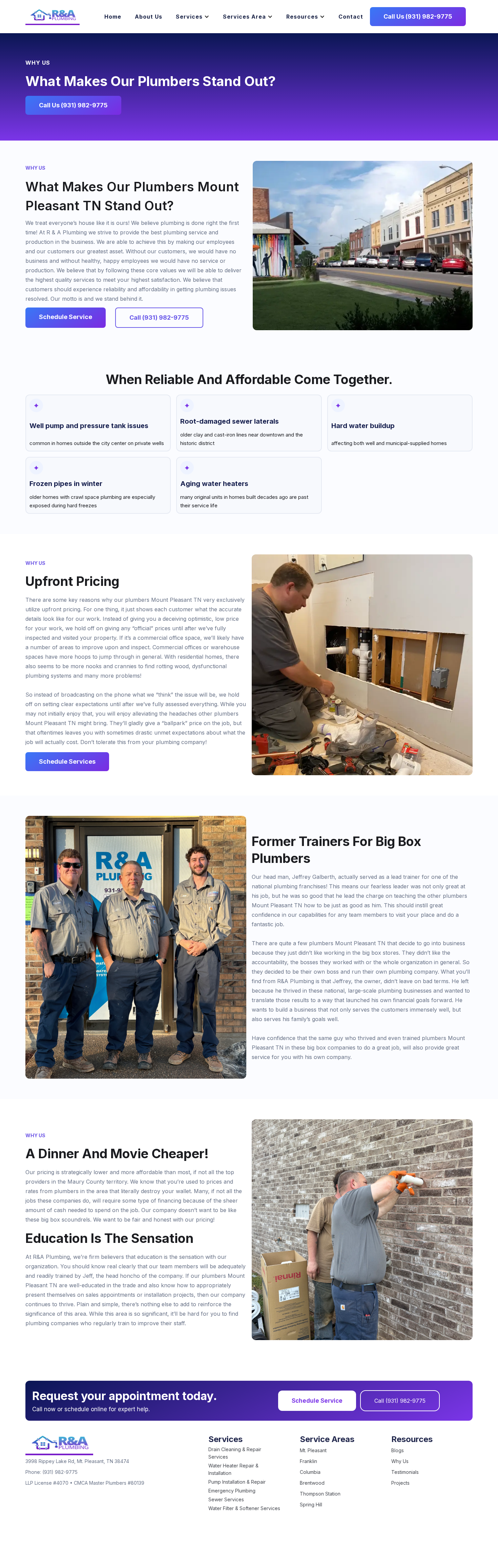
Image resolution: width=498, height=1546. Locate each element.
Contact (350, 16)
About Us (148, 16)
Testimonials (405, 1472)
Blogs (397, 1450)
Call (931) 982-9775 (400, 1400)
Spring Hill (311, 1504)
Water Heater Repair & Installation (233, 1469)
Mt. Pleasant (313, 1450)
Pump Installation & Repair (237, 1482)
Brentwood (312, 1483)
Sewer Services (226, 1499)
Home (112, 16)
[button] (192, 16)
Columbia (310, 1472)
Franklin (308, 1461)
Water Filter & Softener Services (244, 1508)
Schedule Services (67, 761)
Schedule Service (317, 1400)
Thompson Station (320, 1494)
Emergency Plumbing (231, 1491)
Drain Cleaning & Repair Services (234, 1453)
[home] (52, 16)
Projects (400, 1483)
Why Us (400, 1461)
